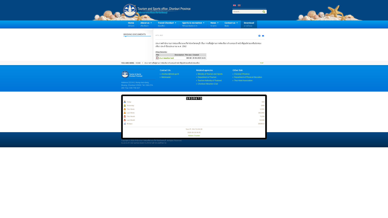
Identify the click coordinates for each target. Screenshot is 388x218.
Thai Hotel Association (243, 80)
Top (261, 63)
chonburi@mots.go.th (170, 74)
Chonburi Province (242, 74)
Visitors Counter (194, 136)
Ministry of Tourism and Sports (210, 74)
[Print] (259, 36)
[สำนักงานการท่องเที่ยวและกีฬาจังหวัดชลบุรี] (157, 10)
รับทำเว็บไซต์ (132, 74)
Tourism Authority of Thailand (210, 80)
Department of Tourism (207, 77)
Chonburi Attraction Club (208, 84)
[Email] (263, 36)
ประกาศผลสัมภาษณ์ (166, 58)
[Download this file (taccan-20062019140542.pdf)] (157, 58)
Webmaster (166, 77)
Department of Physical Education (248, 77)
